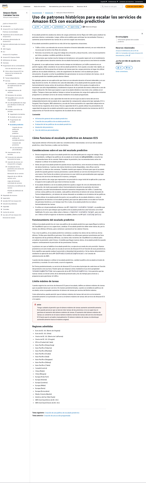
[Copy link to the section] (30, 138)
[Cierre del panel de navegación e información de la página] (142, 33)
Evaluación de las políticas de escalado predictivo (53, 124)
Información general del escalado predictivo (51, 118)
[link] (65, 13)
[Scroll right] (88, 6)
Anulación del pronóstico (44, 127)
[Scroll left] (22, 6)
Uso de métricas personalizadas (47, 130)
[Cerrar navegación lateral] (26, 12)
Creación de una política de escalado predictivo (52, 121)
